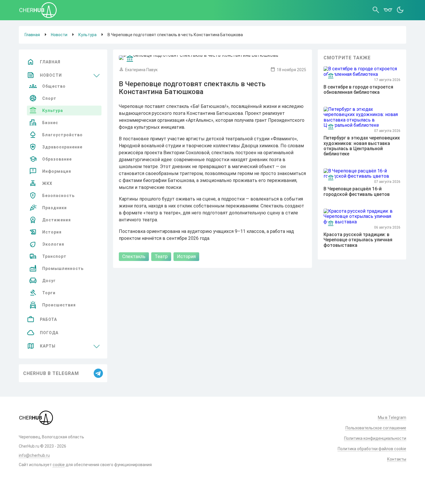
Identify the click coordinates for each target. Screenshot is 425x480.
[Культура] (130, 59)
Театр (161, 256)
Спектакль (133, 256)
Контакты (396, 459)
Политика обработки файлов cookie (372, 448)
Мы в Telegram (392, 417)
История (186, 256)
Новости (59, 34)
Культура (87, 34)
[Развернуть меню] (96, 75)
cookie (59, 464)
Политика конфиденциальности (375, 438)
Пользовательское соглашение (375, 428)
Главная (32, 34)
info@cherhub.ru (34, 455)
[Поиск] (376, 10)
